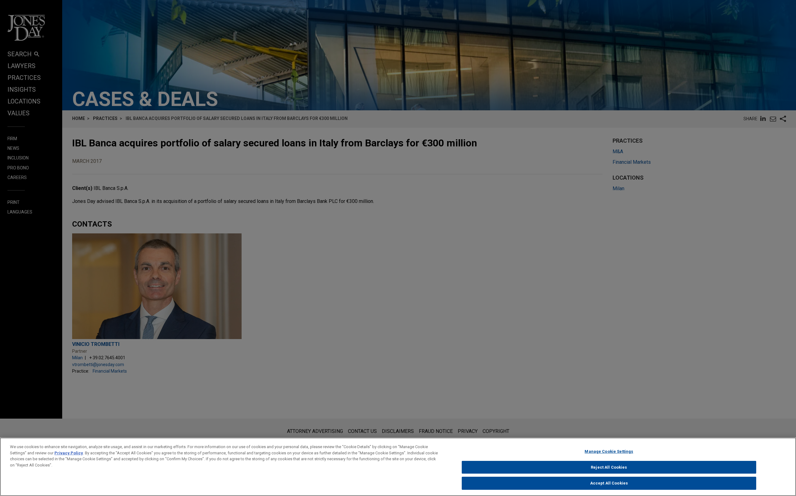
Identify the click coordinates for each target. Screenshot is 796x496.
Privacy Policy (68, 453)
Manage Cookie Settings (609, 451)
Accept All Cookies (609, 483)
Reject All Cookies (609, 467)
